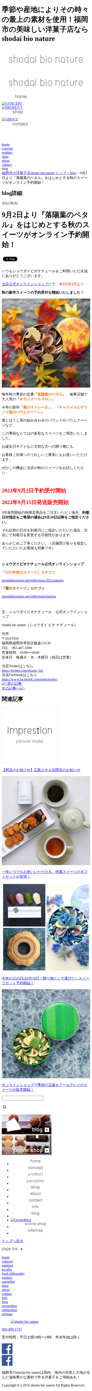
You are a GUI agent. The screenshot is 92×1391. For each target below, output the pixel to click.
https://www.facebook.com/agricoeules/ (29, 679)
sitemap (7, 1314)
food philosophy (13, 1273)
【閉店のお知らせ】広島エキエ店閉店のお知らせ (41, 770)
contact (7, 165)
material (7, 1265)
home (6, 144)
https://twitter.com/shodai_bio (22, 670)
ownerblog (9, 1306)
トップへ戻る (12, 1241)
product (7, 152)
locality (7, 1269)
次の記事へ (11, 688)
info (4, 1298)
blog (73, 173)
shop (5, 157)
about (6, 161)
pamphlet (8, 1282)
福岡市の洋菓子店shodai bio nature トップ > (36, 173)
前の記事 (14, 683)
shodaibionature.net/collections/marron (29, 596)
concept (7, 148)
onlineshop (9, 1310)
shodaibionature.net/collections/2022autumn (33, 580)
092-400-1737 (12, 1329)
